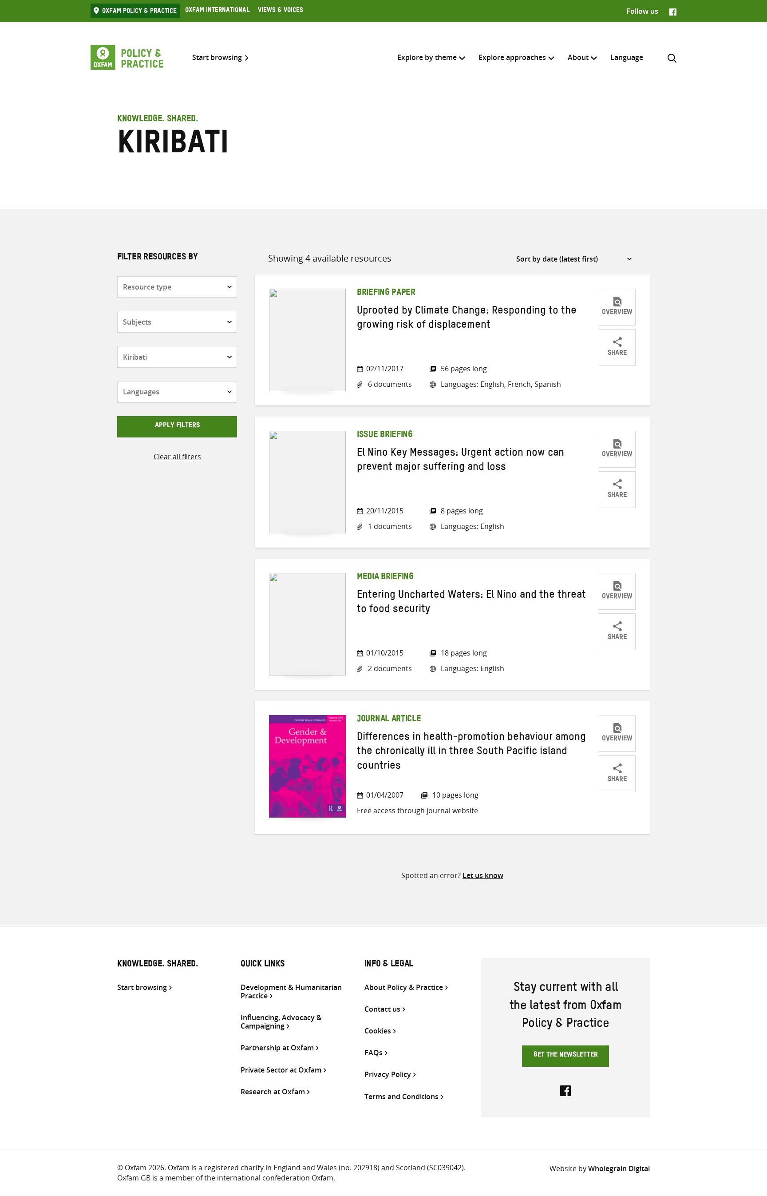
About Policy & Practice (403, 987)
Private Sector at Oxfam (281, 1070)
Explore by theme (427, 57)
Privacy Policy (387, 1074)
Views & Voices (280, 11)
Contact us (382, 1009)
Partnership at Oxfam (277, 1048)
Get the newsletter (566, 1055)
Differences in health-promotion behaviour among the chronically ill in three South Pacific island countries (471, 753)
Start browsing (217, 57)
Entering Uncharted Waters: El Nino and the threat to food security (471, 603)
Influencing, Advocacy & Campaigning (281, 1021)
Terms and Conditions (401, 1097)
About (578, 57)
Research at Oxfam (273, 1092)
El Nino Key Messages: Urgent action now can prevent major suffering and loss (460, 461)
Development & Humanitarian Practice (291, 991)
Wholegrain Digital (619, 1168)
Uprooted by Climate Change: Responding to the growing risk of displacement (467, 319)
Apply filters (177, 426)
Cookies (377, 1031)
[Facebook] (672, 11)
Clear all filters (177, 456)
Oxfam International (217, 11)
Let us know (483, 875)
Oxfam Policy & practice (139, 12)
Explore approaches (512, 57)
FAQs (373, 1053)
